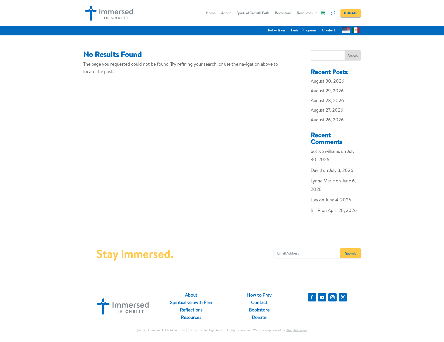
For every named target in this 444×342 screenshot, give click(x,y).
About (226, 13)
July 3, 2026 (341, 170)
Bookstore (283, 13)
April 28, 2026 (342, 210)
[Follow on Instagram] (332, 297)
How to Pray (259, 295)
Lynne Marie (323, 181)
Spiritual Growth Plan (191, 302)
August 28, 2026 (327, 100)
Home (211, 13)
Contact (328, 30)
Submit (350, 253)
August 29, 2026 (327, 90)
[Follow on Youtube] (322, 297)
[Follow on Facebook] (312, 297)
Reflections (276, 30)
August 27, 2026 (327, 110)
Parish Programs (304, 30)
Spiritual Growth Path (252, 13)
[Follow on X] (343, 297)
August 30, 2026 (327, 81)
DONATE (350, 13)
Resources (305, 13)
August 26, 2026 (327, 119)
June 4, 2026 (338, 200)
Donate (259, 317)
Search (352, 55)
